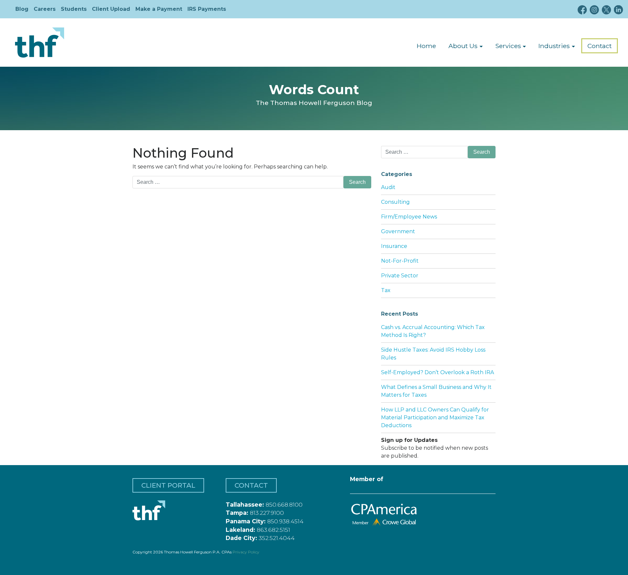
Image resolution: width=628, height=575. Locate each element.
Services (508, 46)
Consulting (395, 202)
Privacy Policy (246, 551)
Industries (554, 46)
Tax (386, 290)
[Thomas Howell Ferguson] (39, 42)
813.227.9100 (267, 512)
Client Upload (111, 9)
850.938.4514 (285, 521)
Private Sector (399, 275)
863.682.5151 (273, 529)
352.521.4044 (277, 537)
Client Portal (168, 485)
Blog (21, 9)
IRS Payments (206, 9)
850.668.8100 (284, 504)
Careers (45, 9)
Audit (388, 187)
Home (426, 46)
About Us (463, 46)
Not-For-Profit (400, 261)
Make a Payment (158, 9)
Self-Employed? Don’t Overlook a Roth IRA (437, 372)
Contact (599, 46)
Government (398, 231)
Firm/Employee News (409, 217)
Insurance (394, 246)
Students (74, 9)
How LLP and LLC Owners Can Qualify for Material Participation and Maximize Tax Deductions (435, 417)
